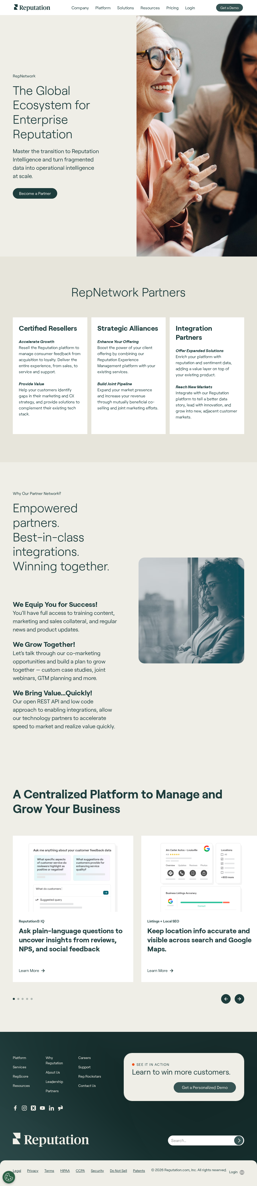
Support (84, 1067)
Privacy (32, 1170)
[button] (80, 7)
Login (233, 1172)
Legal (17, 1170)
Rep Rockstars (89, 1076)
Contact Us (87, 1085)
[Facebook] (15, 1108)
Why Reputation (54, 1060)
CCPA (80, 1170)
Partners (52, 1091)
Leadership (54, 1081)
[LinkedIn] (51, 1108)
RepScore (20, 1076)
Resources (21, 1085)
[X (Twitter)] (33, 1108)
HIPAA (65, 1170)
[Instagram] (24, 1108)
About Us (53, 1072)
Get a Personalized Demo (205, 1096)
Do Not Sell (118, 1170)
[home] (32, 7)
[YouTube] (42, 1108)
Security (97, 1170)
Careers (84, 1057)
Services (19, 1067)
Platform (19, 1057)
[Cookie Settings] (9, 1177)
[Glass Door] (60, 1108)
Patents (139, 1170)
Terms (49, 1170)
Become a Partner (35, 193)
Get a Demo (229, 8)
